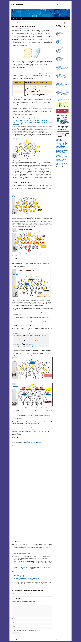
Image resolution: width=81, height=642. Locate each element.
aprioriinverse (32, 582)
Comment (14, 604)
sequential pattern (59, 160)
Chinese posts (59, 36)
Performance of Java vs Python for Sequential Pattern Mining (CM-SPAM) (62, 68)
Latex (58, 45)
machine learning (61, 152)
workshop (60, 164)
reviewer (62, 159)
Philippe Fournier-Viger (25, 28)
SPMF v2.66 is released (61, 70)
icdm (66, 148)
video (57, 164)
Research (58, 54)
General (58, 42)
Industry (58, 43)
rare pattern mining (35, 583)
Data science (59, 40)
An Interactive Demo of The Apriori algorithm (23, 576)
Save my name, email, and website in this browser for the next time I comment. (27, 630)
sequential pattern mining (59, 161)
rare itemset (25, 583)
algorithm (64, 140)
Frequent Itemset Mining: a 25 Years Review (43, 561)
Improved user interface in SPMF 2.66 (63, 84)
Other (58, 50)
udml (60, 163)
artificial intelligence (60, 31)
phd (61, 158)
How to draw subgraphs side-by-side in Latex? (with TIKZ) (62, 90)
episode (65, 147)
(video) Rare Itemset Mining (20, 575)
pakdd (67, 154)
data (39, 582)
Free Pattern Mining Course (17, 22)
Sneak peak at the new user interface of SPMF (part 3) (25, 579)
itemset (46, 582)
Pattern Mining (23, 582)
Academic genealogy (60, 85)
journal (59, 151)
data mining (24, 30)
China (58, 35)
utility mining (64, 163)
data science (60, 147)
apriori (67, 140)
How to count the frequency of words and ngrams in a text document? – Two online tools (43, 23)
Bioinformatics (59, 33)
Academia (58, 29)
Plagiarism (58, 52)
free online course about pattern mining (33, 442)
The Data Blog (17, 4)
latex (62, 151)
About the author (19, 18)
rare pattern (29, 583)
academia (59, 140)
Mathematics (59, 48)
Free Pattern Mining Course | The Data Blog (23, 593)
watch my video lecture (47, 441)
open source (63, 154)
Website (13, 626)
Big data (58, 32)
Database (58, 41)
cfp (57, 34)
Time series (59, 57)
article (57, 142)
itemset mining (64, 150)
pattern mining (15, 31)
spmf (58, 56)
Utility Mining (59, 59)
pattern (16, 583)
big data (65, 143)
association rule (59, 143)
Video (58, 60)
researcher (58, 159)
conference (62, 144)
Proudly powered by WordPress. (62, 639)
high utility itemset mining (61, 148)
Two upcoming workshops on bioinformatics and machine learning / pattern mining (62, 73)
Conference (59, 37)
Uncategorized (59, 58)
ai (62, 140)
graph (67, 147)
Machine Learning (60, 47)
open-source (59, 49)
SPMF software (46, 321)
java (57, 151)
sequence (64, 159)
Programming (59, 53)
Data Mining (59, 39)
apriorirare (37, 582)
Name (13, 618)
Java (58, 44)
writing (63, 164)
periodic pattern (58, 158)
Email (13, 622)
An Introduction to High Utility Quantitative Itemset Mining (26, 578)
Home (13, 18)
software (65, 162)
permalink (45, 583)
